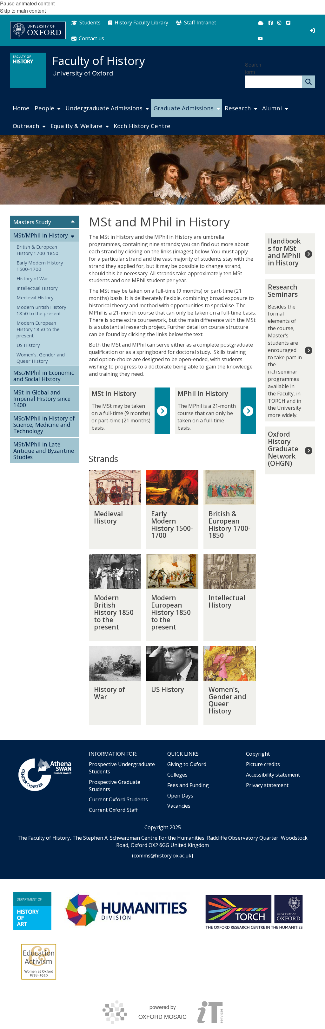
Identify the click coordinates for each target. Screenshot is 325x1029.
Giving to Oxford (186, 764)
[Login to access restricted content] (312, 30)
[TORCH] (253, 911)
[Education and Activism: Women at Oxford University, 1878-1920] (38, 962)
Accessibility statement (273, 774)
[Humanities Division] (127, 911)
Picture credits (263, 764)
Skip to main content (23, 10)
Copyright (258, 753)
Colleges (177, 774)
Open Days (180, 795)
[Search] (308, 81)
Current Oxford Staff (113, 809)
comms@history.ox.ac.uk (162, 855)
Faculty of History (98, 60)
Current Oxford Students (118, 799)
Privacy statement (267, 785)
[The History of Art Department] (32, 911)
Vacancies (178, 805)
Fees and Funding (188, 785)
